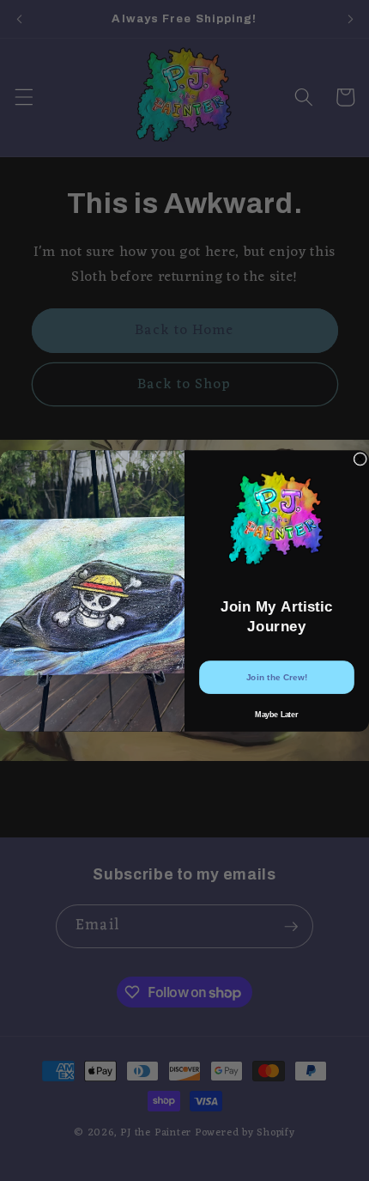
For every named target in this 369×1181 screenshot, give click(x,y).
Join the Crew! (276, 677)
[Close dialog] (360, 459)
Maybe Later (276, 713)
